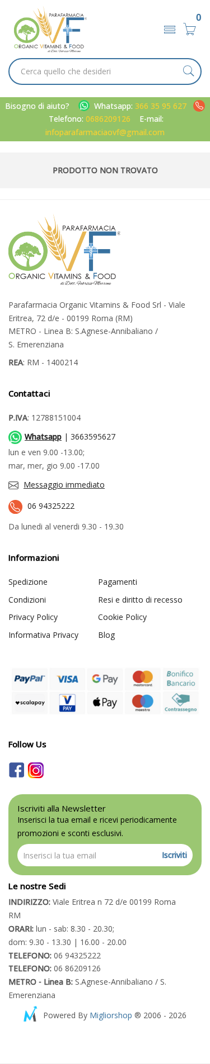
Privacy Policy (33, 617)
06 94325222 (50, 505)
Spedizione (28, 581)
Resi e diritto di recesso (140, 599)
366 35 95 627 (162, 106)
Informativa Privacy (43, 634)
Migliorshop (111, 1015)
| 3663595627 (70, 436)
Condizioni (27, 599)
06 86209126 (54, 968)
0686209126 (108, 118)
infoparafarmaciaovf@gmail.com (105, 132)
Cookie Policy (122, 617)
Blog (106, 634)
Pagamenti (117, 581)
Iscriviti (174, 855)
